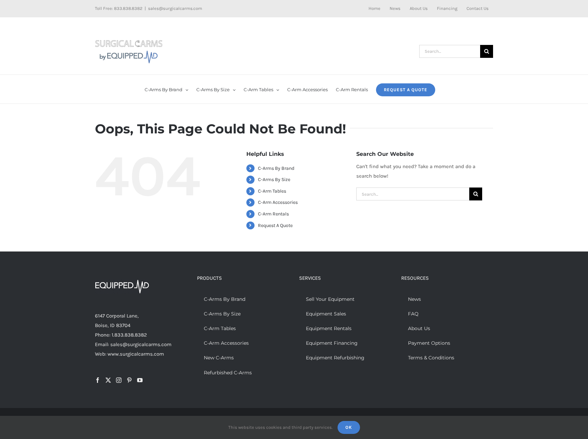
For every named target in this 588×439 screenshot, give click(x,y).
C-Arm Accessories (278, 202)
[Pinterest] (129, 380)
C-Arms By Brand (276, 168)
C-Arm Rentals (273, 214)
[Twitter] (108, 380)
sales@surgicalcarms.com (175, 8)
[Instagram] (118, 380)
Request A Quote (275, 225)
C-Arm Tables (272, 191)
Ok (348, 427)
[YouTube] (140, 380)
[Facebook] (97, 380)
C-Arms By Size (274, 179)
